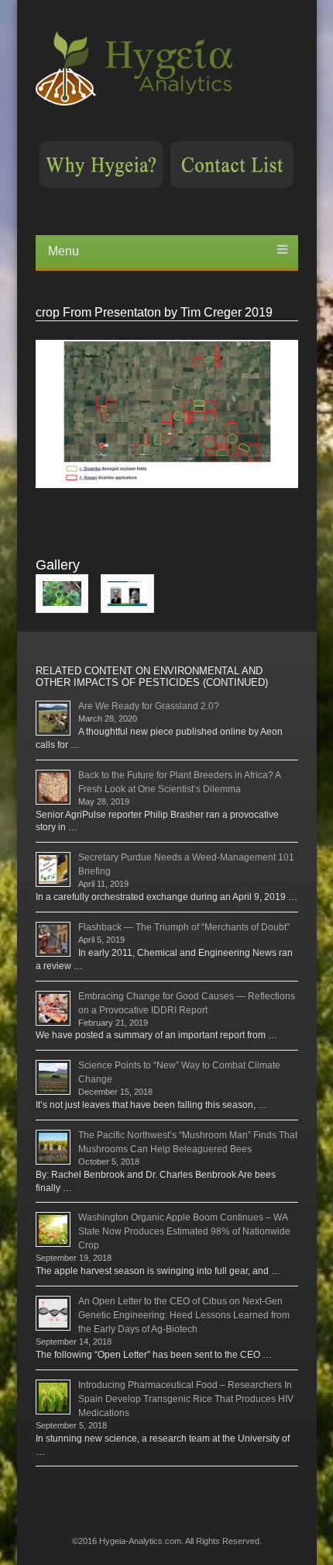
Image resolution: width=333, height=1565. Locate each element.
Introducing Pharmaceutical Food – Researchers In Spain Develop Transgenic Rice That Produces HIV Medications (186, 1399)
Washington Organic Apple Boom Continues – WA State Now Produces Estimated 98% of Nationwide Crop (184, 1231)
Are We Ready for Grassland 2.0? (148, 706)
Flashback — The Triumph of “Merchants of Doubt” (184, 927)
